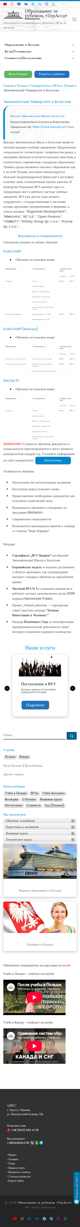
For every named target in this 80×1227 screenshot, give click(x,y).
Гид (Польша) (54, 805)
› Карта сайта (15, 1181)
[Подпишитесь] (12, 4)
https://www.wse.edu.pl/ (49, 127)
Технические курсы (19, 839)
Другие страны (13, 774)
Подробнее (35, 705)
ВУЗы (34, 793)
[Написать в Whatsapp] (53, 4)
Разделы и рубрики (52, 74)
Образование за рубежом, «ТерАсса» (45, 1202)
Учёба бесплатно (53, 793)
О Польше (29, 799)
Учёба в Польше (16, 793)
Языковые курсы (51, 799)
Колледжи (11, 799)
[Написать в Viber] (46, 4)
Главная (8, 86)
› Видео (11, 1155)
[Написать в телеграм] (33, 4)
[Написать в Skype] (39, 4)
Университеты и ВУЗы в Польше (52, 86)
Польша (22, 86)
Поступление (53, 460)
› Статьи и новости (18, 1176)
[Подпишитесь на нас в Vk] (26, 4)
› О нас (11, 1163)
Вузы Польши (18, 74)
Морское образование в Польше (40, 891)
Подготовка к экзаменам (22, 827)
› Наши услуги (16, 1168)
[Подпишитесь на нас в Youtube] (5, 4)
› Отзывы (12, 1159)
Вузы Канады (33, 766)
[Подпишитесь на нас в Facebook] (18, 4)
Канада (24, 757)
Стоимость (33, 805)
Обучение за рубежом (20, 821)
